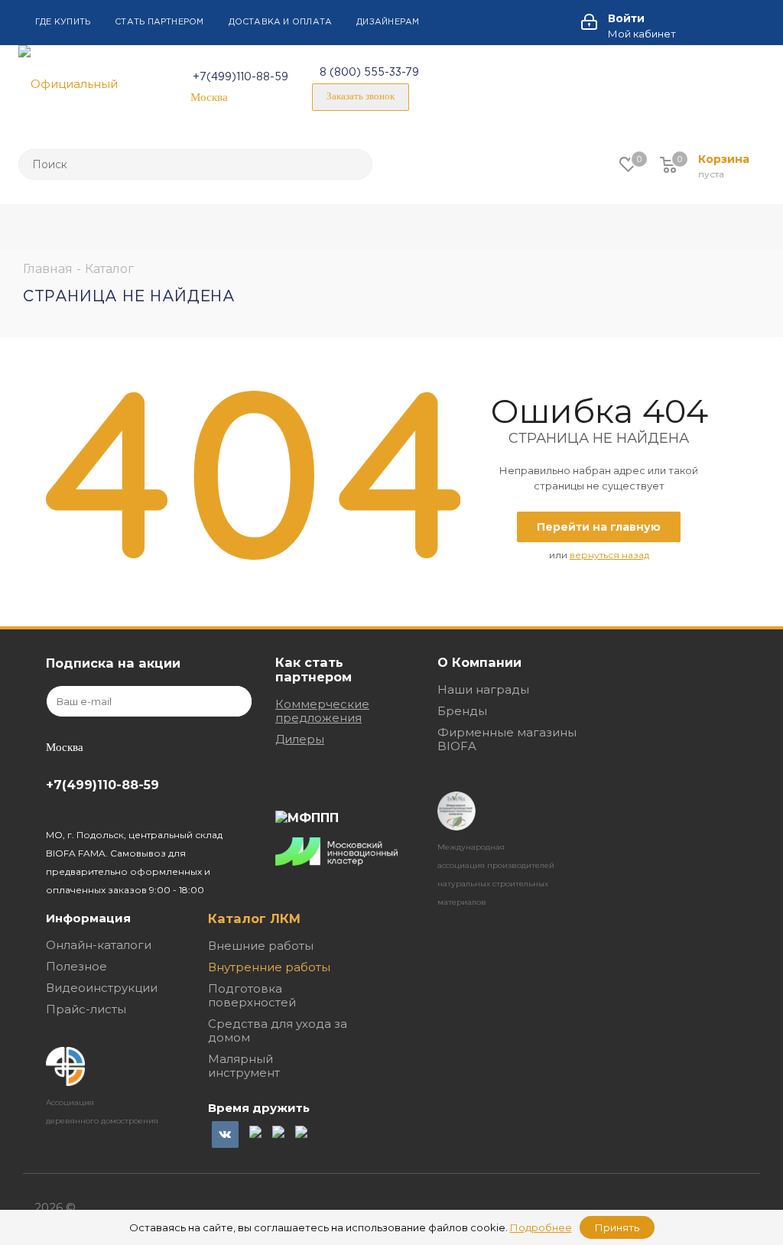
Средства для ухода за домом (277, 1030)
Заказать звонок (361, 96)
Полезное (76, 966)
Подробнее (541, 1227)
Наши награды (483, 689)
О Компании (479, 662)
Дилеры (299, 739)
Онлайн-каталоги (98, 945)
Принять (617, 1227)
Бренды (462, 711)
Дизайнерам (387, 22)
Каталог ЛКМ (254, 918)
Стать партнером (159, 22)
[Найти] (354, 164)
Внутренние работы (269, 967)
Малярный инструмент (244, 1066)
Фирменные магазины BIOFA (507, 739)
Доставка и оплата (281, 22)
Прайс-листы (86, 1009)
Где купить (62, 22)
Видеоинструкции (102, 987)
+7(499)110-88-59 (240, 77)
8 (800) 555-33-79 (369, 72)
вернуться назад (609, 555)
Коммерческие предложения (322, 711)
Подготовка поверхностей (252, 995)
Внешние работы (261, 945)
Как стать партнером (313, 669)
